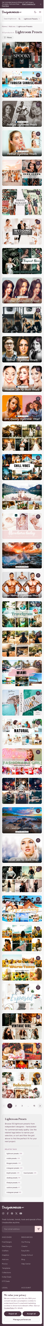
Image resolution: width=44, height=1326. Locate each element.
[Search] (19, 18)
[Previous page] (3, 1105)
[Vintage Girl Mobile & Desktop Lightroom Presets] (22, 1026)
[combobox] (10, 19)
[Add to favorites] (38, 45)
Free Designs (7, 1242)
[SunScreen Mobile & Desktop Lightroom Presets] (22, 703)
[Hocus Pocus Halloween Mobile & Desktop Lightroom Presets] (22, 791)
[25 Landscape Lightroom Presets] (22, 555)
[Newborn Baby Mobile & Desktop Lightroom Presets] (22, 526)
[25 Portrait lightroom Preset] (22, 290)
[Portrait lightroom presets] (22, 143)
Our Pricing (25, 1242)
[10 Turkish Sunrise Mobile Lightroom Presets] (22, 84)
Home (4, 26)
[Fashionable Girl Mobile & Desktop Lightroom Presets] (22, 761)
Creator (24, 1246)
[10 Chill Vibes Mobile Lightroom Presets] (22, 467)
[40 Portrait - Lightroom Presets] (22, 349)
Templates (6, 1268)
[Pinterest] (12, 1213)
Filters (9, 38)
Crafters (5, 1251)
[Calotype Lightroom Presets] (22, 114)
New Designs (7, 1246)
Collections (6, 1273)
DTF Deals (6, 1281)
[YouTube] (21, 1213)
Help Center (26, 1264)
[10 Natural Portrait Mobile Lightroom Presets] (22, 732)
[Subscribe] (38, 1229)
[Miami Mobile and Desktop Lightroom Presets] (22, 673)
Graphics (5, 1255)
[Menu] (40, 12)
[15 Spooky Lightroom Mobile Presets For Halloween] (22, 55)
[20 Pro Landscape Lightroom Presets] (22, 820)
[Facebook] (7, 1213)
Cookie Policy (9, 1308)
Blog (23, 1259)
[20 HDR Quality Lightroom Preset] (22, 408)
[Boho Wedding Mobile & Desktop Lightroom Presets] (22, 496)
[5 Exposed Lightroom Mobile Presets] (22, 997)
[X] (16, 1213)
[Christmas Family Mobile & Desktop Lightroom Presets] (22, 1056)
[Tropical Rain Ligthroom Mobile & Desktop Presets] (22, 261)
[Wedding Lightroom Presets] (22, 231)
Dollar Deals (6, 1277)
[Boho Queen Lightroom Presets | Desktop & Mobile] (22, 173)
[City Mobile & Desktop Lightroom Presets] (22, 879)
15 (34, 1106)
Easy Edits (25, 1251)
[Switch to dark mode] (35, 12)
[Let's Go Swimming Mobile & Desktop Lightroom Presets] (22, 909)
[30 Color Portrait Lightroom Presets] (22, 585)
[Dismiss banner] (40, 4)
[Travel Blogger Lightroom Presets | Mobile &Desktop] (22, 202)
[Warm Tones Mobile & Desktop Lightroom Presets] (22, 968)
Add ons (12, 26)
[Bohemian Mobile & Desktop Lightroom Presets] (22, 1085)
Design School (27, 1255)
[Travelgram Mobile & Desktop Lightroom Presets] (22, 614)
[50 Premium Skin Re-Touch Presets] (22, 379)
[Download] (32, 45)
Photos (5, 1264)
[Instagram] (3, 1213)
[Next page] (40, 1105)
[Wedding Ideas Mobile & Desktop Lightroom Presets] (22, 438)
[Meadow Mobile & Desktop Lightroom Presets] (22, 644)
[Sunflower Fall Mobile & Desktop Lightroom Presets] (22, 938)
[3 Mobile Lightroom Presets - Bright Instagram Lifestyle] (22, 320)
